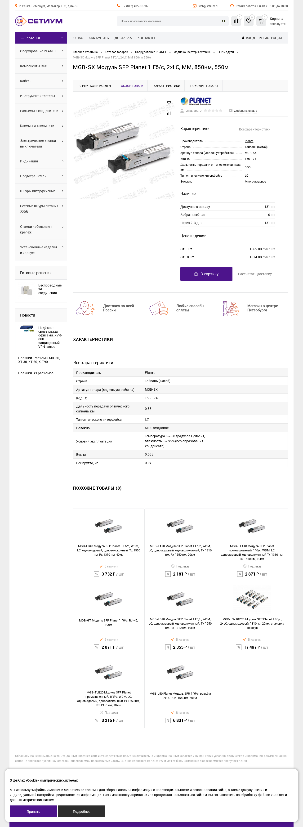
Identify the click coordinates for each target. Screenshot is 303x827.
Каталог (34, 38)
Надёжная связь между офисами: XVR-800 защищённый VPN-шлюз (50, 337)
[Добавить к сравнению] (169, 113)
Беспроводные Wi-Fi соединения (50, 289)
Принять (33, 811)
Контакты (146, 38)
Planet (249, 141)
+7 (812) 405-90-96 (135, 6)
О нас (78, 38)
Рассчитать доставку (255, 274)
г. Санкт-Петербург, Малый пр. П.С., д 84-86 (48, 6)
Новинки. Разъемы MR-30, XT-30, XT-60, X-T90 (39, 360)
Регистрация (270, 38)
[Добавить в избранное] (169, 103)
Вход (250, 38)
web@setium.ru (208, 6)
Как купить (99, 38)
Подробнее (81, 811)
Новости (27, 315)
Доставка (123, 38)
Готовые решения (36, 272)
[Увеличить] (124, 148)
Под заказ (182, 566)
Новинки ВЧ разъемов (35, 373)
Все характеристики (255, 129)
